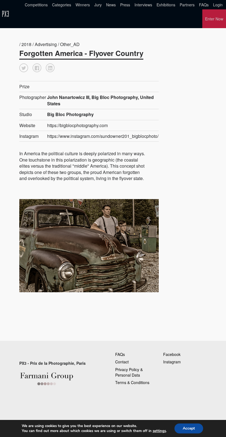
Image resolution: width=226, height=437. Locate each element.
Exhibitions (166, 4)
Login (218, 4)
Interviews (143, 4)
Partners (187, 4)
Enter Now (214, 19)
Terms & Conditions (132, 382)
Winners (83, 4)
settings (159, 430)
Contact (122, 361)
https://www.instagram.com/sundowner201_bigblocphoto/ (102, 136)
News (111, 4)
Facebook (172, 354)
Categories (61, 4)
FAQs (204, 4)
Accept (189, 428)
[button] (23, 67)
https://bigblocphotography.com (77, 125)
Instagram (172, 361)
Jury (98, 4)
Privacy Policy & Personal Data (129, 372)
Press (125, 4)
